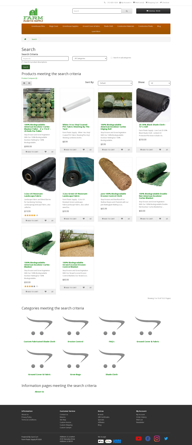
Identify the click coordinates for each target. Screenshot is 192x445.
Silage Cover (53, 26)
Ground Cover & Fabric (91, 26)
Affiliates (101, 422)
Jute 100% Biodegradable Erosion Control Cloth (113, 194)
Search (34, 39)
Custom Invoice (65, 422)
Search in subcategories (122, 58)
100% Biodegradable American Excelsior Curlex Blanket (37, 264)
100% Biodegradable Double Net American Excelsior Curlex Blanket (153, 195)
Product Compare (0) (29, 78)
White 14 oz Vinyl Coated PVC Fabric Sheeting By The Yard (76, 126)
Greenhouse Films (38, 26)
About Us (39, 391)
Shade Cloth (108, 26)
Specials (101, 420)
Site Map (63, 420)
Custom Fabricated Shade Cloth (39, 341)
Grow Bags (75, 374)
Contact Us (64, 414)
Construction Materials (125, 26)
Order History (141, 417)
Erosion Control (75, 341)
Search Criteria (30, 54)
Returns (62, 417)
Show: (141, 82)
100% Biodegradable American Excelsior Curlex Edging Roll (113, 126)
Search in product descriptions (35, 62)
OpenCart (34, 437)
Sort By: (89, 82)
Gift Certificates (103, 417)
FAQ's (111, 341)
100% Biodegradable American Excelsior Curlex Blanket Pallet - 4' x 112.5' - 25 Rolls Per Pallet (37, 127)
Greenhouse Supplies (70, 26)
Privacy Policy (26, 417)
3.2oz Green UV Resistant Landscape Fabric (75, 194)
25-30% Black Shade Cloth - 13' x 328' (152, 125)
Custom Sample (65, 427)
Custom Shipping (66, 425)
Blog (159, 26)
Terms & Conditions (29, 420)
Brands (100, 414)
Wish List (139, 420)
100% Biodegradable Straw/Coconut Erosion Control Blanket (74, 264)
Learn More (96, 31)
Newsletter (140, 422)
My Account (140, 414)
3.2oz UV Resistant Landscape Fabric (33, 194)
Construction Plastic (145, 26)
